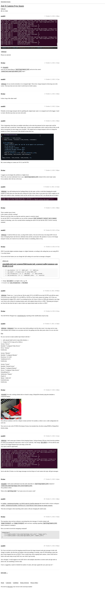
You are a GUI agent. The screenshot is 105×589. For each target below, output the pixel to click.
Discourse (10, 586)
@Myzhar (3, 51)
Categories (8, 582)
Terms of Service (24, 582)
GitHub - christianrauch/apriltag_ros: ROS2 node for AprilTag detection (20, 503)
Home (2, 582)
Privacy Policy (34, 582)
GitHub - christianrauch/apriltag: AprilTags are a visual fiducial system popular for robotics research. (27, 505)
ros (3, 10)
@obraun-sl (10, 328)
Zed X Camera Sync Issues (12, 6)
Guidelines (15, 582)
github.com (5, 261)
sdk (1, 10)
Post (2, 333)
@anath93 (5, 67)
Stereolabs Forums (5, 1)
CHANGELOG (21, 315)
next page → (4, 572)
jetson (6, 10)
